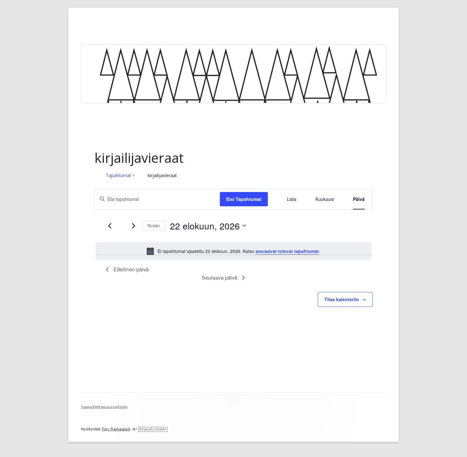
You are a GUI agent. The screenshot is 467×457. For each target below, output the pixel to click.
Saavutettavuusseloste (104, 407)
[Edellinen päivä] (109, 225)
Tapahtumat (118, 175)
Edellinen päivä (131, 269)
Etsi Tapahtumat (243, 199)
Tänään (153, 225)
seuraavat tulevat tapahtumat (287, 251)
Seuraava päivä (219, 277)
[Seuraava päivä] (133, 225)
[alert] (233, 251)
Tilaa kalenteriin (341, 299)
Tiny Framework (116, 429)
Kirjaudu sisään (152, 429)
